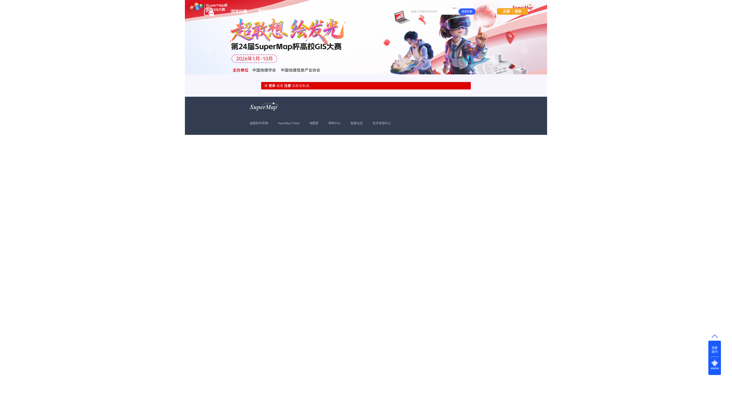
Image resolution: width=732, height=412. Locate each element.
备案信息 (357, 123)
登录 (518, 11)
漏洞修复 (376, 11)
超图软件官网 (259, 123)
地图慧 (314, 123)
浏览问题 (239, 11)
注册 (506, 11)
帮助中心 (334, 123)
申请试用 (321, 11)
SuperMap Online (288, 123)
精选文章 (294, 11)
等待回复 (266, 11)
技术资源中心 (382, 123)
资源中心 (348, 11)
